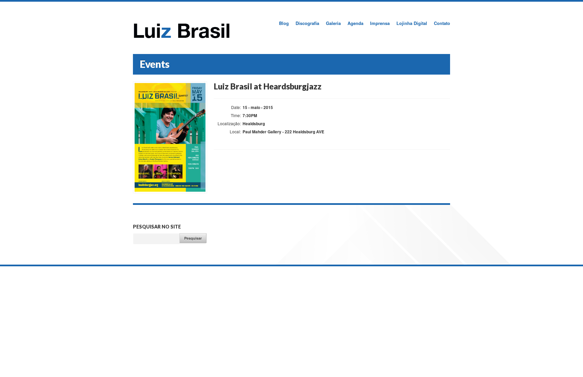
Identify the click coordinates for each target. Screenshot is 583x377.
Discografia (307, 23)
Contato (442, 23)
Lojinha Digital (411, 23)
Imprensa (380, 23)
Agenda (355, 23)
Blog (284, 23)
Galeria (333, 23)
